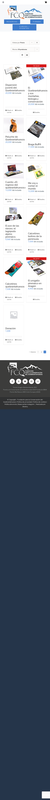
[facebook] (12, 381)
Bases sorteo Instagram (26, 404)
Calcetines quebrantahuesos (14, 285)
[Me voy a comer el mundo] (36, 171)
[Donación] (14, 315)
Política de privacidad (24, 402)
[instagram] (31, 381)
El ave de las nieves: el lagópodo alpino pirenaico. (12, 231)
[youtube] (25, 381)
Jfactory (25, 406)
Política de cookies (39, 402)
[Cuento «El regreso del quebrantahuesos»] (14, 171)
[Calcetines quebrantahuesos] (14, 268)
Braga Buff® (34, 144)
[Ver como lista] (27, 55)
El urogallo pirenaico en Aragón (35, 283)
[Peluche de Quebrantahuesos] (14, 125)
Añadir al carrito (10, 111)
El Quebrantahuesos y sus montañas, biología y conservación (37, 94)
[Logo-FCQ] (25, 6)
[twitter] (18, 381)
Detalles (19, 110)
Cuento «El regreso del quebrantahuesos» (15, 185)
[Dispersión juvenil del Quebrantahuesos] (14, 72)
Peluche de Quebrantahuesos (15, 138)
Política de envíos (11, 404)
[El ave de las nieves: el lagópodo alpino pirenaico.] (14, 214)
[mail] (37, 381)
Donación (10, 328)
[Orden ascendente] (37, 42)
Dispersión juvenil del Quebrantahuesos (15, 88)
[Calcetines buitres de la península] (36, 218)
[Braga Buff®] (36, 129)
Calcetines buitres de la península (35, 236)
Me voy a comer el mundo (33, 186)
